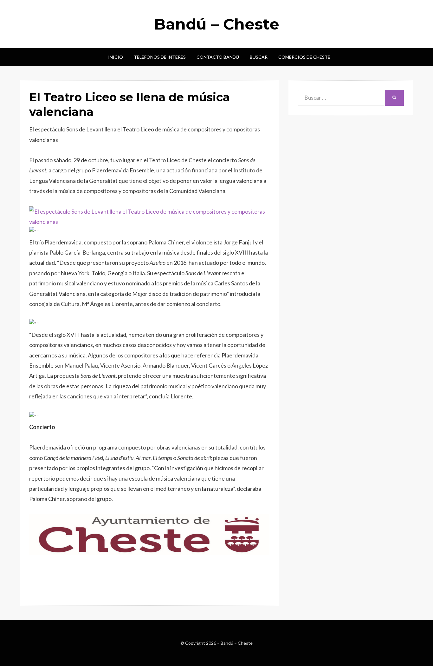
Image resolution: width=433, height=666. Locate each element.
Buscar (259, 57)
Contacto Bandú (218, 57)
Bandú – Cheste (216, 24)
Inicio (115, 57)
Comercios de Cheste (304, 57)
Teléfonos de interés (160, 57)
